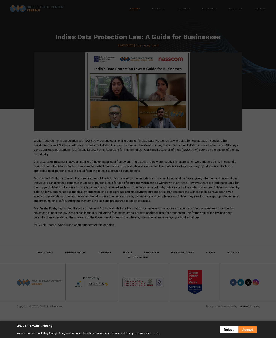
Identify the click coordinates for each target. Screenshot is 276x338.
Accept (247, 330)
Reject (229, 330)
